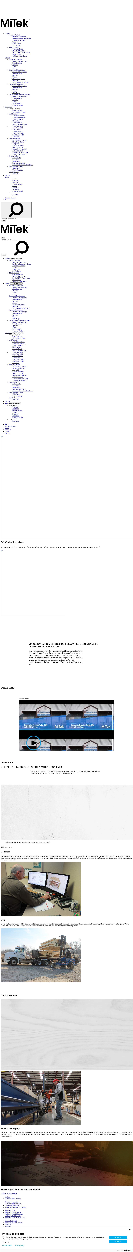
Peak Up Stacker (17, 147)
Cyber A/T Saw (17, 110)
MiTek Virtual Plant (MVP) (20, 82)
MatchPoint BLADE (18, 112)
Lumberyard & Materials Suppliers (15, 1207)
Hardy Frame (16, 44)
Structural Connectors (19, 37)
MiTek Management (18, 79)
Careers (14, 186)
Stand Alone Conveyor (19, 149)
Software (7, 58)
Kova (14, 68)
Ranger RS (15, 144)
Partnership (15, 189)
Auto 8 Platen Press (18, 115)
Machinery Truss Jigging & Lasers (15, 1217)
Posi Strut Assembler (18, 163)
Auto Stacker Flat (17, 151)
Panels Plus (15, 173)
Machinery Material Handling (14, 1214)
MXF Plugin (16, 93)
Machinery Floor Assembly (13, 1212)
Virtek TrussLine (17, 170)
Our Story (15, 182)
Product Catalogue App (19, 61)
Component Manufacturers (17, 70)
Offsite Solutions (14, 47)
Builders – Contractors (11, 1202)
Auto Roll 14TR (17, 130)
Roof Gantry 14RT (18, 133)
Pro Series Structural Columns (21, 38)
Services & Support (11, 1221)
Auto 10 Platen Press (18, 117)
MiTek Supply (16, 103)
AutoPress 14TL (17, 119)
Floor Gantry (16, 161)
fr (5, 199)
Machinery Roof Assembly (13, 1216)
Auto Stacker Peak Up (19, 154)
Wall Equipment (13, 172)
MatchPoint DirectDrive (19, 140)
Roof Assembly (13, 114)
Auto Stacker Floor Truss (20, 152)
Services (7, 175)
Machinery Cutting (10, 1210)
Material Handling (14, 138)
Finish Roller (16, 121)
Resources (15, 194)
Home (6, 424)
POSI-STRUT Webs (18, 51)
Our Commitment (17, 184)
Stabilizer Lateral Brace (19, 56)
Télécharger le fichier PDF (9, 1193)
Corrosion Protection (18, 40)
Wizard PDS (16, 168)
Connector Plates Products (13, 1198)
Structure (15, 80)
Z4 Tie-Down (16, 45)
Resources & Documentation (13, 1222)
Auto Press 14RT (17, 126)
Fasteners (15, 42)
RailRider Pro (16, 158)
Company (15, 180)
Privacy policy (19, 1245)
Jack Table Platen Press (19, 124)
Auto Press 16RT (17, 128)
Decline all (118, 1241)
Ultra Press (15, 137)
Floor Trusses (16, 54)
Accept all (118, 1237)
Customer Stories (17, 105)
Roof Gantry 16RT (18, 135)
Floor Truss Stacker (18, 142)
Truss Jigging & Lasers (16, 166)
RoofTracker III (17, 122)
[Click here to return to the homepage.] (15, 30)
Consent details (7, 1245)
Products (7, 33)
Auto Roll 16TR (17, 131)
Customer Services (10, 198)
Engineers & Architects (16, 84)
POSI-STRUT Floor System (21, 52)
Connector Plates (17, 49)
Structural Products (14, 35)
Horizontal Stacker (18, 145)
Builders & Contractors (16, 59)
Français (7, 433)
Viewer (14, 66)
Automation (8, 107)
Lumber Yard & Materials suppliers (19, 94)
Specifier (15, 65)
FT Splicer (15, 159)
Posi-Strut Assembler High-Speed (22, 165)
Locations (15, 187)
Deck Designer (17, 63)
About (7, 177)
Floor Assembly (13, 156)
